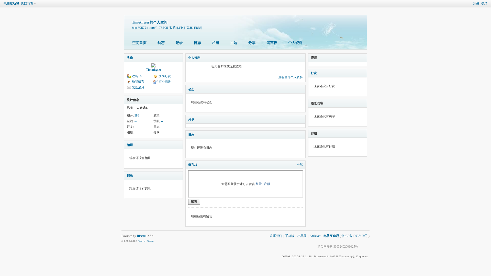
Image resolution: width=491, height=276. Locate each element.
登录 (484, 3)
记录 (179, 43)
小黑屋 (302, 236)
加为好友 (165, 76)
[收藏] (172, 27)
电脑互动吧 (11, 3)
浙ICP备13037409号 (354, 236)
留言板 (271, 43)
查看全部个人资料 (290, 77)
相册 (215, 43)
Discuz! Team (145, 241)
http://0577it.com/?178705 (150, 27)
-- (162, 115)
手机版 (289, 236)
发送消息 (138, 87)
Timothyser (153, 70)
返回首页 (27, 3)
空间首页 (139, 43)
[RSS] (198, 27)
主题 (233, 43)
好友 (314, 73)
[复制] (181, 27)
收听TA (137, 76)
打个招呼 (165, 82)
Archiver (315, 236)
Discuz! (142, 236)
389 (137, 115)
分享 (251, 43)
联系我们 (276, 236)
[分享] (189, 27)
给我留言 (138, 82)
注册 (476, 3)
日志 (197, 43)
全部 (300, 165)
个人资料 (295, 43)
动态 (161, 43)
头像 (130, 58)
